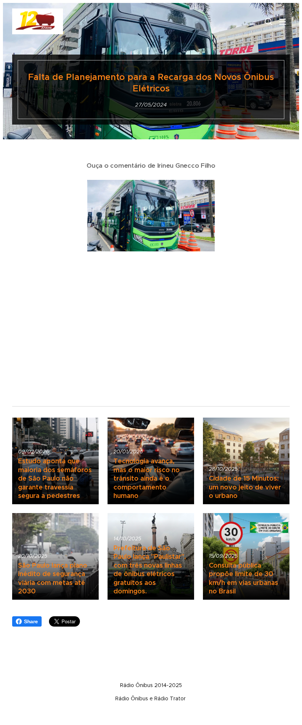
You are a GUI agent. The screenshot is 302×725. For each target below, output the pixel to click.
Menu (282, 21)
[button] (267, 21)
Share (31, 621)
